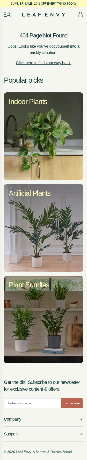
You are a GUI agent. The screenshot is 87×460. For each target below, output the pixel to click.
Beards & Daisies (49, 452)
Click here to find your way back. (43, 63)
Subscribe (72, 403)
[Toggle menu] (7, 14)
